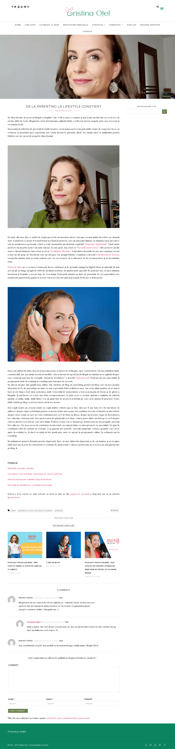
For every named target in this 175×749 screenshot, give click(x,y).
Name (11, 699)
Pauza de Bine (15, 267)
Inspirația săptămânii (95, 244)
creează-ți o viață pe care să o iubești (35, 510)
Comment (13, 665)
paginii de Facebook (80, 494)
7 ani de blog (53, 562)
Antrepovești (82, 378)
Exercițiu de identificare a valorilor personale (30, 485)
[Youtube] (18, 7)
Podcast (132, 25)
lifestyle (59, 510)
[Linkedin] (22, 7)
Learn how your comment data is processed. (68, 718)
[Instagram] (28, 7)
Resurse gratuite (150, 25)
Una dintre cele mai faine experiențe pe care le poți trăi (35, 474)
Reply (61, 598)
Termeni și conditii (17, 731)
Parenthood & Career (88, 247)
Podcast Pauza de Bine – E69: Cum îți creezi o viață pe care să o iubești (25, 566)
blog (14, 510)
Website (88, 699)
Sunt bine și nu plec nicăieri (21, 468)
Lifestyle (97, 25)
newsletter (15, 497)
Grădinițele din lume (60, 251)
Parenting (115, 25)
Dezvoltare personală (75, 25)
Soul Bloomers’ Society (107, 254)
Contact (87, 31)
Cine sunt (30, 25)
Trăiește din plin (63, 518)
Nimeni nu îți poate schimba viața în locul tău (29, 479)
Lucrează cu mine (49, 25)
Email (49, 699)
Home (18, 25)
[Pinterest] (25, 7)
